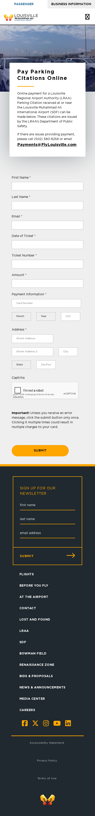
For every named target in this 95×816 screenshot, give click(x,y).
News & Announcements (42, 687)
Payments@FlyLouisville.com (46, 144)
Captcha (18, 377)
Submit (40, 450)
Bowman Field (33, 653)
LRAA (24, 630)
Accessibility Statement (47, 742)
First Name (21, 177)
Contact (27, 608)
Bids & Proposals (36, 676)
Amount (19, 275)
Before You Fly (33, 585)
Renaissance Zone (36, 664)
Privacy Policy (47, 760)
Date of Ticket (24, 236)
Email (17, 216)
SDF (22, 642)
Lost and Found (34, 619)
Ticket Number (24, 255)
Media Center (32, 698)
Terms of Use (47, 778)
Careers (27, 710)
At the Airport (33, 596)
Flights (26, 574)
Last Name (21, 197)
